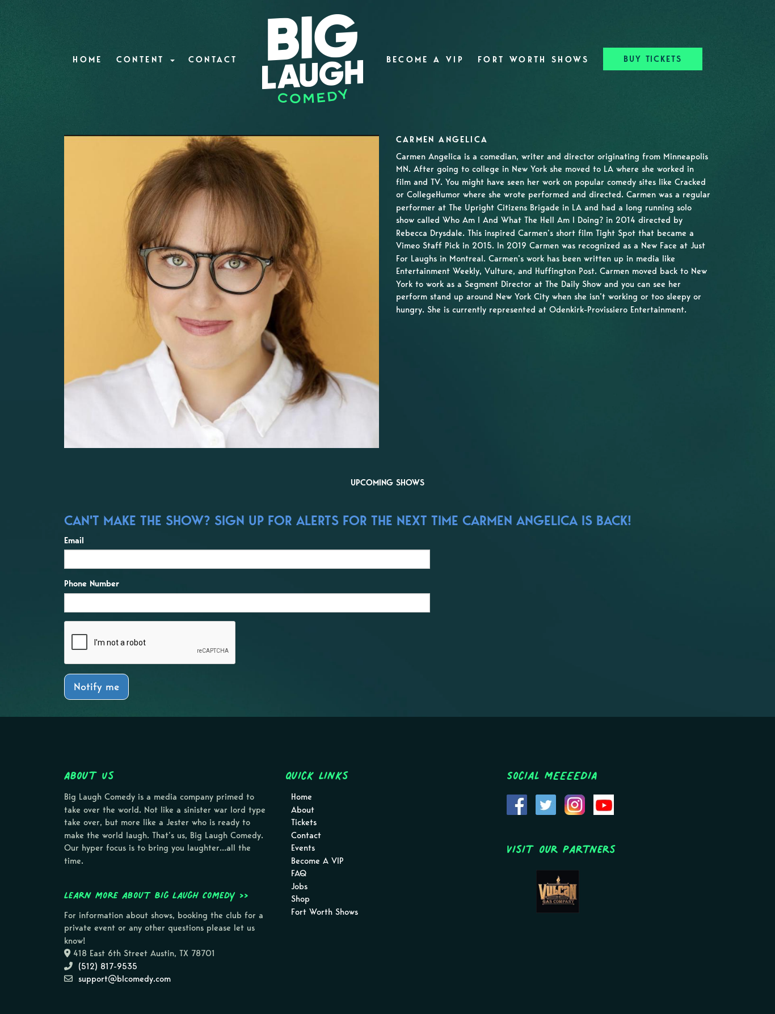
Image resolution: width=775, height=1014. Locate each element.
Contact (213, 59)
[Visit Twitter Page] (546, 803)
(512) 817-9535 (107, 966)
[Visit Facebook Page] (517, 803)
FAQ (298, 873)
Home (87, 59)
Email (74, 540)
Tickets (304, 822)
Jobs (299, 886)
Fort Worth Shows (533, 59)
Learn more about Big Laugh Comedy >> (156, 895)
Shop (300, 899)
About (302, 810)
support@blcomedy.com (124, 979)
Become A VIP (425, 59)
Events (303, 848)
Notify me (96, 686)
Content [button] (142, 59)
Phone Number (91, 583)
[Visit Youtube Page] (603, 803)
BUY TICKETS (653, 59)
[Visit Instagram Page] (575, 803)
